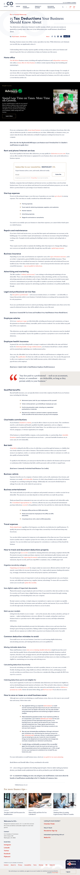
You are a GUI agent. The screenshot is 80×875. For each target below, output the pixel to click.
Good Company (26, 7)
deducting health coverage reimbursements (28, 347)
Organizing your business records (20, 568)
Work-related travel (15, 527)
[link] (62, 7)
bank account (48, 705)
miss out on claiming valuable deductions (39, 650)
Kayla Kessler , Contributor (19, 36)
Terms (34, 865)
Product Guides (38, 7)
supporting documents (30, 557)
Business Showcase (51, 7)
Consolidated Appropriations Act (22, 502)
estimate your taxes (46, 718)
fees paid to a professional (20, 295)
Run (12, 6)
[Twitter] (55, 36)
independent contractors (60, 60)
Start (6, 6)
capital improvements (57, 248)
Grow (18, 6)
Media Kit (47, 837)
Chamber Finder (49, 824)
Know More (55, 872)
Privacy (20, 865)
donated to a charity (25, 422)
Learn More (9, 116)
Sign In (70, 7)
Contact (6, 865)
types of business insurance (58, 256)
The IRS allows (14, 60)
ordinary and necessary (28, 274)
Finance (6, 810)
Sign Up (74, 7)
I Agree (68, 872)
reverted (24, 505)
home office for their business (26, 63)
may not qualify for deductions (33, 266)
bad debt (13, 448)
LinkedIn (7, 847)
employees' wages (21, 321)
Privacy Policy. (34, 177)
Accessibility (27, 865)
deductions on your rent (58, 153)
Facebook (7, 853)
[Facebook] (52, 36)
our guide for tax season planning (53, 757)
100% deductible (27, 479)
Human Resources (20, 14)
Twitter (6, 850)
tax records (24, 553)
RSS (46, 865)
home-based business (34, 130)
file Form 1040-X (48, 689)
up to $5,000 (58, 196)
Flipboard (7, 856)
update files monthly (30, 583)
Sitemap (41, 865)
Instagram (7, 845)
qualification (22, 357)
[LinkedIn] (58, 36)
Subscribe (58, 174)
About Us (13, 865)
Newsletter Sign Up (50, 830)
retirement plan (29, 735)
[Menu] (4, 4)
